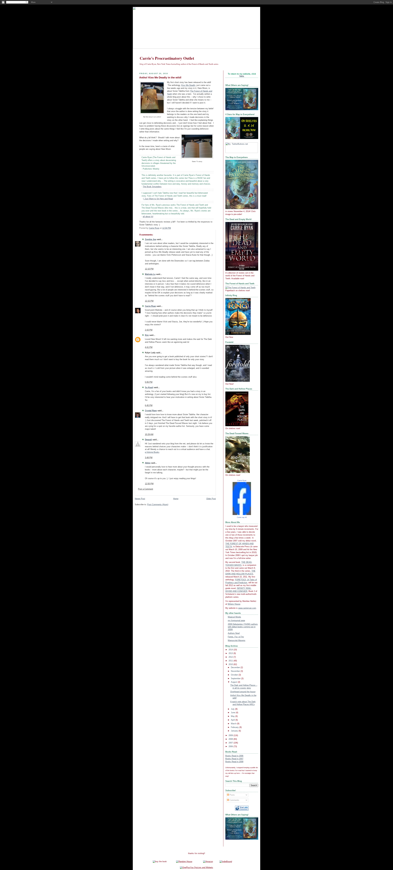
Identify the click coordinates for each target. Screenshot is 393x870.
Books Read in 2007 (234, 759)
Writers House (234, 604)
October (235, 675)
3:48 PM (148, 458)
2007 (231, 743)
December (236, 667)
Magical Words (234, 617)
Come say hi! (242, 517)
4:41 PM (148, 347)
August (234, 682)
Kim (147, 335)
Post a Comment (145, 489)
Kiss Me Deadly (188, 85)
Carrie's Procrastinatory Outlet (167, 58)
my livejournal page (236, 620)
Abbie (147, 463)
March (234, 724)
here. (241, 76)
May (233, 716)
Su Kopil (149, 387)
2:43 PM (148, 330)
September (236, 678)
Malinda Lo (150, 274)
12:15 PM (149, 301)
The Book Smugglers (152, 187)
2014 (231, 650)
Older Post (211, 499)
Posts (232, 795)
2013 (231, 653)
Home (175, 499)
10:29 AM (149, 434)
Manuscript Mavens (236, 640)
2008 (231, 739)
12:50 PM (149, 484)
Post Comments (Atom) (157, 504)
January (235, 731)
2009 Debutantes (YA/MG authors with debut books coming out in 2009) (243, 627)
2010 (231, 664)
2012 (231, 657)
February (235, 727)
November (236, 671)
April (233, 720)
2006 (231, 746)
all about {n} (148, 217)
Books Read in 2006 (234, 756)
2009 (231, 735)
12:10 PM (149, 269)
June (233, 713)
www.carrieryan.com (247, 608)
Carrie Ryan (150, 306)
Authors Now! (234, 633)
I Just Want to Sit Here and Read (158, 199)
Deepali (148, 440)
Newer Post (140, 499)
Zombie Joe (150, 239)
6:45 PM (148, 405)
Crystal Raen (151, 411)
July (233, 709)
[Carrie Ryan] (242, 514)
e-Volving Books (152, 452)
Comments (234, 800)
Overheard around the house (242, 692)
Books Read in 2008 (234, 762)
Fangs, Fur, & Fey (236, 637)
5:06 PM (148, 382)
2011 (231, 661)
